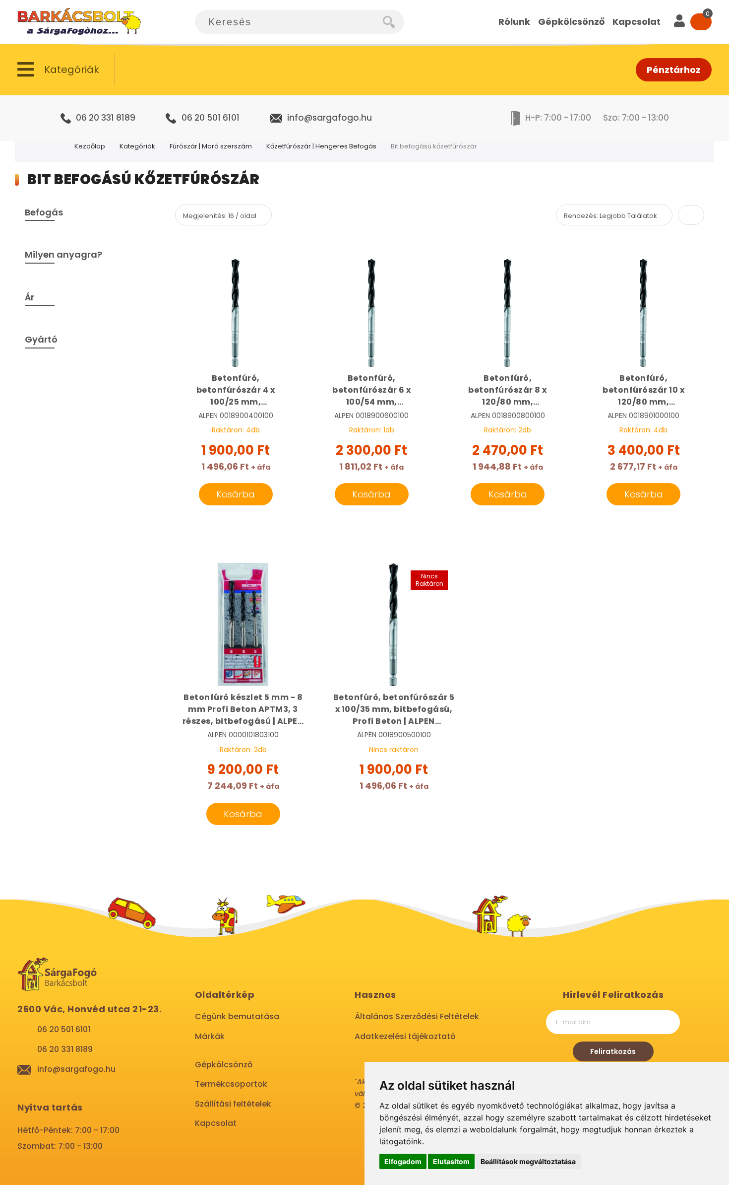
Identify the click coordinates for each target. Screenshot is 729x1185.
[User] (679, 21)
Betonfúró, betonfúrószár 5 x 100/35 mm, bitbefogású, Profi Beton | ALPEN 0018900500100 (394, 709)
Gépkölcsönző (223, 1064)
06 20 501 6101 (211, 118)
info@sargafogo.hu (329, 118)
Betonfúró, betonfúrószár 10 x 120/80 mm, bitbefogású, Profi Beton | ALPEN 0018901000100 (643, 390)
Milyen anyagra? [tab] (63, 254)
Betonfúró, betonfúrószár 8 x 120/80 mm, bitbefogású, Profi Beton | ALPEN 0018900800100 (507, 390)
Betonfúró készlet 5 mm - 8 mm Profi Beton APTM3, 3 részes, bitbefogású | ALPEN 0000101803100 (243, 709)
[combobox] (289, 22)
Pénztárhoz (674, 70)
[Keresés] (393, 21)
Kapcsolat (216, 1123)
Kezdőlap (89, 146)
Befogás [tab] (44, 212)
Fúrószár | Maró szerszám (211, 146)
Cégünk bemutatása (237, 1016)
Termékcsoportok (231, 1084)
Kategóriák (137, 146)
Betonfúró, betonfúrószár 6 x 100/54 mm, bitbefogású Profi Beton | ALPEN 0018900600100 (371, 390)
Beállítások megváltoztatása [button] (528, 1161)
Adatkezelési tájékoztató (405, 1036)
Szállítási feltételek (233, 1104)
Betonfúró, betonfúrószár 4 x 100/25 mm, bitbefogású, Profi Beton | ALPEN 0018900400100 (235, 390)
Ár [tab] (29, 297)
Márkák (210, 1036)
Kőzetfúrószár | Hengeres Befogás (321, 146)
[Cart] (701, 21)
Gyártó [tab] (41, 339)
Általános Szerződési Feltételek (417, 1016)
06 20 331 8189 (105, 118)
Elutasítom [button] (451, 1161)
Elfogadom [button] (403, 1161)
